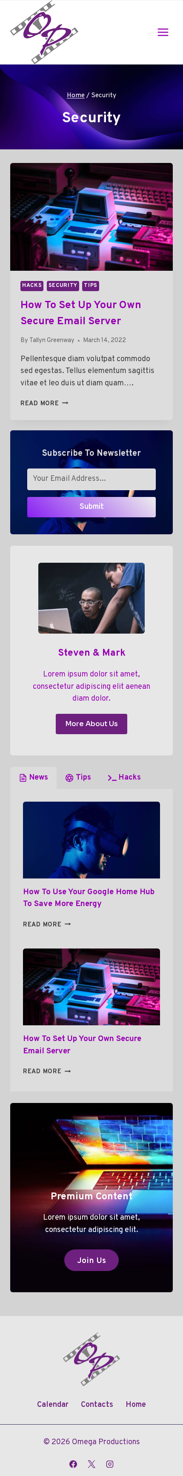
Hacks (32, 285)
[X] (91, 1464)
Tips (90, 285)
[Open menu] (163, 32)
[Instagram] (109, 1464)
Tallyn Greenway (51, 341)
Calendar (53, 1405)
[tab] (33, 778)
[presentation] (91, 217)
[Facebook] (73, 1464)
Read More (44, 404)
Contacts (97, 1405)
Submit (92, 507)
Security (63, 285)
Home (136, 1405)
